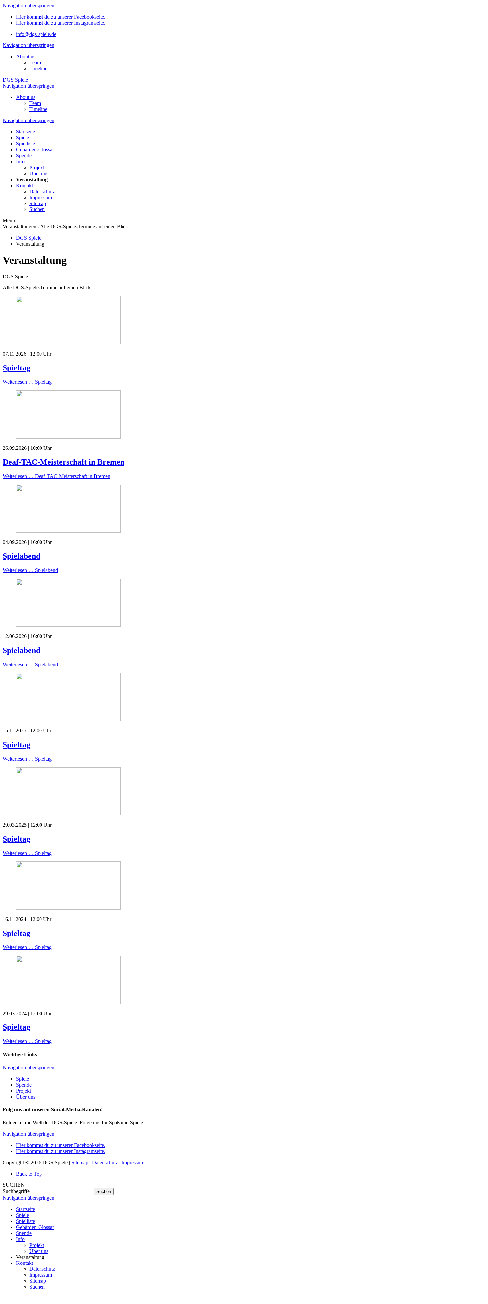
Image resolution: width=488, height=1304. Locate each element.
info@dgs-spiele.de (36, 34)
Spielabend (21, 556)
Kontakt (24, 1263)
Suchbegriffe (16, 1191)
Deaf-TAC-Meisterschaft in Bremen (63, 462)
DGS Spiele (15, 80)
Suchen (103, 1191)
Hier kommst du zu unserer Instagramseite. (60, 23)
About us (25, 56)
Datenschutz (105, 1162)
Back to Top (29, 1174)
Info (20, 1239)
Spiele (22, 1079)
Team (35, 62)
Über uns (25, 1097)
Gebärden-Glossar (35, 1227)
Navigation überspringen (28, 5)
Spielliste (25, 1221)
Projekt (23, 1091)
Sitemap (79, 1162)
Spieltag (16, 368)
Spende (24, 1085)
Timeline (38, 68)
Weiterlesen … (27, 382)
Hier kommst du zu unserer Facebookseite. (60, 17)
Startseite (25, 1209)
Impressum (133, 1162)
